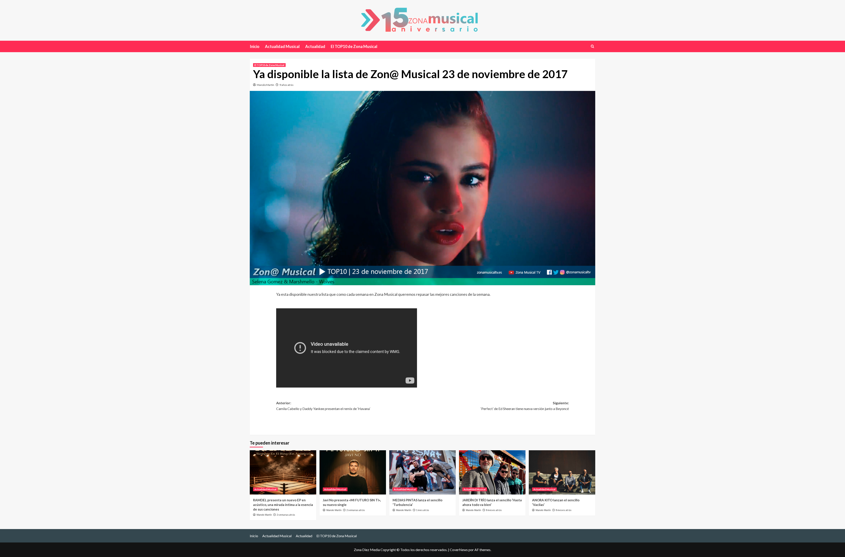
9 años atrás (286, 84)
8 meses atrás (494, 510)
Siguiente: (525, 406)
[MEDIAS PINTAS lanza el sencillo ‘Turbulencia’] (422, 472)
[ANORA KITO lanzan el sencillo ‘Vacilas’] (562, 472)
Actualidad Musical (282, 46)
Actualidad (315, 46)
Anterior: (323, 406)
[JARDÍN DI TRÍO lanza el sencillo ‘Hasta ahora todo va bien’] (492, 472)
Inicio (254, 46)
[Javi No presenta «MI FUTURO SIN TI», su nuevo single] (353, 472)
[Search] (592, 46)
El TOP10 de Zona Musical (354, 46)
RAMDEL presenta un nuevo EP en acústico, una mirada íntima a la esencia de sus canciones (283, 504)
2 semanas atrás (286, 514)
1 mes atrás (422, 510)
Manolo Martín (265, 84)
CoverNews (459, 550)
